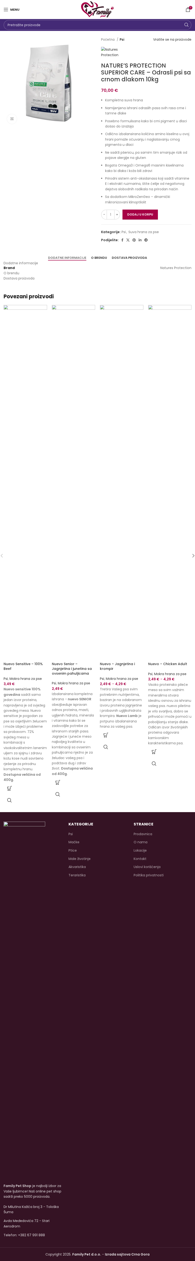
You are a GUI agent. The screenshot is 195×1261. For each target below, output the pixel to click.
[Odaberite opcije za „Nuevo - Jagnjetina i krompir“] (106, 735)
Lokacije (140, 850)
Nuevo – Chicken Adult (167, 664)
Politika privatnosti (149, 875)
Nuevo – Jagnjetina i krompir (117, 666)
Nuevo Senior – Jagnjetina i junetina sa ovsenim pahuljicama (72, 669)
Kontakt (140, 859)
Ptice (72, 850)
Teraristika (77, 875)
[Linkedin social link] (140, 240)
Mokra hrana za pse (26, 678)
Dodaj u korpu (140, 214)
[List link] (32, 1235)
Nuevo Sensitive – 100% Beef (23, 666)
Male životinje (79, 859)
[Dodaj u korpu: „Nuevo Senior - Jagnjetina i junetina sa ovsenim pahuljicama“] (58, 782)
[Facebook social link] (122, 240)
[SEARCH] (186, 25)
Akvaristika (77, 867)
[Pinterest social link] (134, 240)
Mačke (73, 842)
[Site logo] (97, 9)
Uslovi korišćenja (147, 867)
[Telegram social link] (146, 240)
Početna (108, 39)
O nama (140, 842)
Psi (122, 39)
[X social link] (128, 240)
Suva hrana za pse (143, 232)
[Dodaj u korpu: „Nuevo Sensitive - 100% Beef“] (9, 788)
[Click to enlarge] (12, 119)
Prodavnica (143, 834)
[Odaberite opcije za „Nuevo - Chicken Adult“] (154, 752)
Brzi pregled (9, 800)
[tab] (67, 258)
